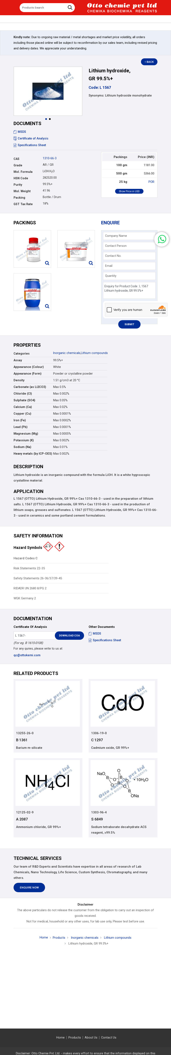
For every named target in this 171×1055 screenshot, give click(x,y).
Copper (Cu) (22, 413)
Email (108, 266)
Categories (22, 353)
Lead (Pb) (21, 427)
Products (59, 938)
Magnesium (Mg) (26, 433)
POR (151, 182)
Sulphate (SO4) (24, 400)
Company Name (116, 236)
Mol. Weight (22, 191)
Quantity (110, 276)
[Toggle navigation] (13, 6)
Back (150, 61)
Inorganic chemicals (66, 353)
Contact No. (113, 256)
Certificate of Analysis (33, 138)
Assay (18, 360)
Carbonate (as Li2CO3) (30, 387)
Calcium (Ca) (23, 407)
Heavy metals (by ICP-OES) (33, 453)
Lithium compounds (94, 353)
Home (44, 937)
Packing (19, 197)
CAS (16, 159)
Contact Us (108, 1037)
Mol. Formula (23, 171)
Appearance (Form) (27, 373)
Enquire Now (29, 887)
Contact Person (116, 246)
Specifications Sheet (32, 145)
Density (19, 380)
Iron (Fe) (20, 420)
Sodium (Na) (22, 447)
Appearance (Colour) (29, 367)
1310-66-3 (50, 158)
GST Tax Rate (23, 204)
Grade (18, 165)
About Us (91, 1037)
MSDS (22, 131)
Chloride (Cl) (23, 393)
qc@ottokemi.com (27, 655)
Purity (18, 184)
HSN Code (21, 178)
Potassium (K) (24, 440)
